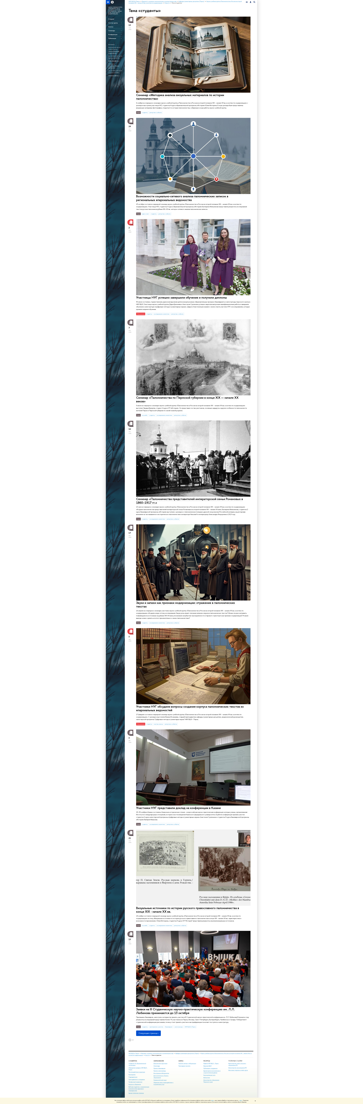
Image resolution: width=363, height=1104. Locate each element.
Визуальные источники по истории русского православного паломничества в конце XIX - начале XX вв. (187, 910)
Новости (147, 1055)
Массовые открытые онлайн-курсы (238, 1070)
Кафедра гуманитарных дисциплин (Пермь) (187, 1053)
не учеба (144, 415)
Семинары (111, 31)
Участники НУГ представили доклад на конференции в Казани (178, 808)
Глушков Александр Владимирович (113, 52)
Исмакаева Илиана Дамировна (113, 67)
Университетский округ (160, 1080)
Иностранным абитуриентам (161, 1073)
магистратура (179, 1027)
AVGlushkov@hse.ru (113, 61)
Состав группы (113, 23)
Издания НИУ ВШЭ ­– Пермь (210, 1063)
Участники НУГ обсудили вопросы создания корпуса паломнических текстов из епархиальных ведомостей (190, 708)
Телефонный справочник (135, 1082)
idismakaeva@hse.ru (113, 75)
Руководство (132, 1074)
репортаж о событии (156, 112)
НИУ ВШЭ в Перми (190, 1027)
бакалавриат (169, 1027)
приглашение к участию (156, 1027)
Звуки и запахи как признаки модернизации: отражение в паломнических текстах (185, 604)
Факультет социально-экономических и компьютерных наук (157, 1053)
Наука (180, 1061)
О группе (111, 19)
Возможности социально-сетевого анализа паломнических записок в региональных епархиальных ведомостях (182, 198)
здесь (212, 1100)
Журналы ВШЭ (207, 1066)
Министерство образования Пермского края (211, 1081)
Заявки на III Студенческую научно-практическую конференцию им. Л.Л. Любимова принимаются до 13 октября (185, 1011)
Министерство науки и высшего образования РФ (237, 1064)
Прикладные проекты (184, 1066)
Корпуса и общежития (135, 1084)
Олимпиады (157, 1066)
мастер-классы (158, 724)
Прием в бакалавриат (159, 1068)
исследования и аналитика (161, 314)
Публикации (112, 38)
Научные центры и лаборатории (187, 1063)
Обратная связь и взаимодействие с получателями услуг (163, 1083)
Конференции (112, 34)
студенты (144, 112)
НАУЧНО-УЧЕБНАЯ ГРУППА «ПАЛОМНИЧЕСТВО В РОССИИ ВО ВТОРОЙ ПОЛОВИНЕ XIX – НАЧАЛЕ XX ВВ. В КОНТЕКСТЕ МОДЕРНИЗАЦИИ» (115, 11)
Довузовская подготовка (160, 1063)
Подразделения (133, 1077)
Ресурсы (206, 1061)
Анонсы (110, 27)
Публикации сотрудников (210, 1068)
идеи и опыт (145, 214)
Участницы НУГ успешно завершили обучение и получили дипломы (181, 297)
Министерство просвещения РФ (237, 1068)
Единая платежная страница (136, 1093)
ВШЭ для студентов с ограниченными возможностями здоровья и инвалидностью (139, 1088)
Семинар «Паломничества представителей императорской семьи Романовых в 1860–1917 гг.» (189, 501)
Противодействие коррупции (137, 1072)
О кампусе (133, 1061)
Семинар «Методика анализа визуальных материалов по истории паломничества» (180, 97)
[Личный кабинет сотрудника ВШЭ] (250, 2)
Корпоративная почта (209, 1075)
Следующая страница (147, 1033)
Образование (159, 1061)
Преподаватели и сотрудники (137, 1079)
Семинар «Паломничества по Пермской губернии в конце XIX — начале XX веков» (187, 399)
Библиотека (206, 1077)
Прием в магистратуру (160, 1071)
